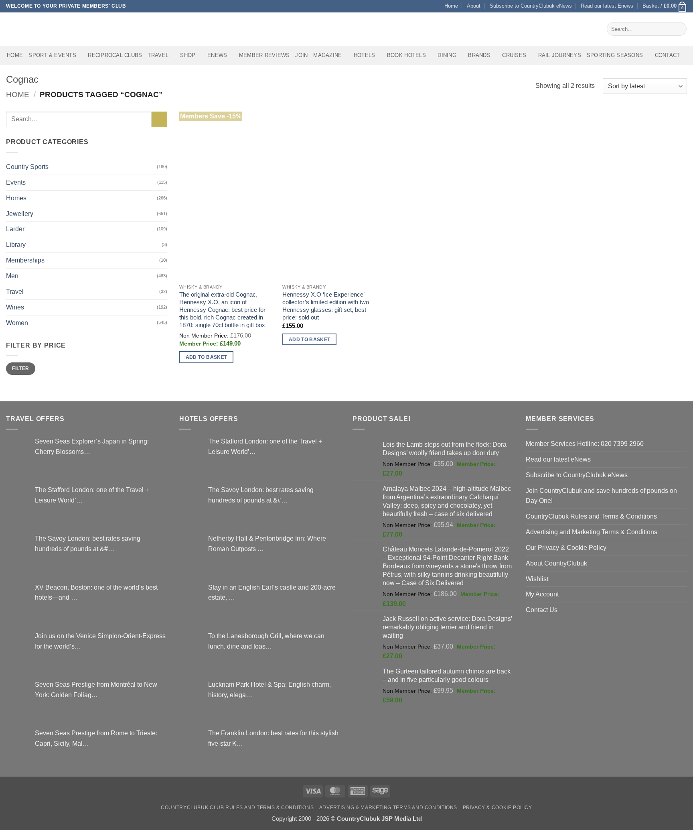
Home (451, 6)
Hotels (364, 55)
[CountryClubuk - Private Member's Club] (40, 29)
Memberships (25, 260)
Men (12, 275)
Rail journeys (559, 55)
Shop (187, 55)
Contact (667, 55)
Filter (20, 368)
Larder (15, 228)
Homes (16, 197)
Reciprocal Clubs (115, 55)
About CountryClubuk (556, 563)
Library (16, 244)
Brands (479, 55)
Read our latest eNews (558, 459)
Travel (158, 55)
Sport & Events (52, 55)
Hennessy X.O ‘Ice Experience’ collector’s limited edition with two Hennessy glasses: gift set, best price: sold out (325, 306)
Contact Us (541, 609)
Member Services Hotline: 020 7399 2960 (585, 443)
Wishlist (537, 578)
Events (16, 182)
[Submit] (678, 29)
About (473, 6)
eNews (217, 55)
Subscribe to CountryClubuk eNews (531, 6)
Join (301, 55)
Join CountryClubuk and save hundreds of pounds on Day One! (601, 496)
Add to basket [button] (206, 357)
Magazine (327, 55)
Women (17, 322)
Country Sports (27, 166)
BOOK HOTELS (406, 55)
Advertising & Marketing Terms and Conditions (388, 807)
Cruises (514, 55)
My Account (542, 594)
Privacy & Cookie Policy (497, 807)
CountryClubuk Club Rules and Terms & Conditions (237, 807)
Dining (447, 55)
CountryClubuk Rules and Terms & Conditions (591, 516)
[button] (664, 6)
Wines (15, 307)
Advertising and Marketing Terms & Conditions (591, 531)
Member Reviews (264, 55)
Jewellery (19, 213)
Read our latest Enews (607, 6)
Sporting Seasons (615, 55)
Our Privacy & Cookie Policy (566, 547)
